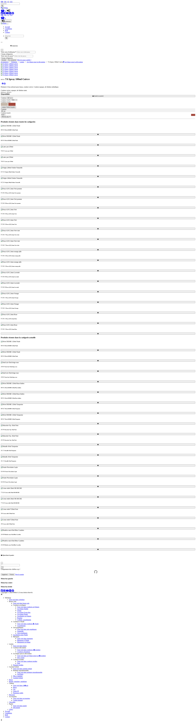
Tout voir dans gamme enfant (22, 669)
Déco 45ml (20, 658)
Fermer (12, 574)
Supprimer (5, 574)
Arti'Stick (20, 674)
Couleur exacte (6, 100)
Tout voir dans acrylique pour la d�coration (31, 656)
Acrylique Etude (22, 614)
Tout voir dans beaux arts (21, 603)
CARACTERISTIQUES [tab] (8, 107)
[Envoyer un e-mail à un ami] (5, 83)
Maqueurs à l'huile (23, 640)
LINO (11, 709)
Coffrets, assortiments (24, 620)
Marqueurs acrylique (23, 642)
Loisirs (22, 62)
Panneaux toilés (18, 693)
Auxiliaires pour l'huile (20, 635)
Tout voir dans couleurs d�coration (28, 650)
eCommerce (5, 62)
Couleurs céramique (23, 652)
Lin (14, 689)
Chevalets (12, 702)
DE (5, 2)
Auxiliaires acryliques (24, 616)
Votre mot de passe (7, 56)
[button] (3, 11)
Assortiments (21, 626)
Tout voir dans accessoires (21, 698)
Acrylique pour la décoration (36, 62)
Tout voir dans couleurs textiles (27, 661)
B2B (6, 30)
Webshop (5, 45)
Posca (11, 680)
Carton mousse (18, 700)
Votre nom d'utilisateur (8, 52)
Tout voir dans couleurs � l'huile (28, 624)
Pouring (19, 618)
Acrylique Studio (22, 609)
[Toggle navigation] (1, 42)
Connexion (7, 21)
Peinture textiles (18, 665)
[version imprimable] (2, 83)
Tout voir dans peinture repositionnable (29, 672)
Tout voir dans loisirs (20, 646)
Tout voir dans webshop (16, 599)
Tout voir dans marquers (25, 638)
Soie (18, 663)
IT (8, 2)
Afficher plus (5, 117)
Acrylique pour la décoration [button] (73, 62)
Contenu (3, 98)
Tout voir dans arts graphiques (27, 629)
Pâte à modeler (18, 676)
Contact (7, 32)
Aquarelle (20, 631)
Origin (19, 610)
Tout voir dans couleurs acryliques (28, 607)
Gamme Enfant (18, 678)
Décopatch (16, 707)
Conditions (8, 29)
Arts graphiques (22, 633)
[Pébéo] (4, 23)
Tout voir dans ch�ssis (20, 685)
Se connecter (12, 60)
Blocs (15, 687)
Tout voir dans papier (20, 706)
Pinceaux (12, 695)
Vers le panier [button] (19, 574)
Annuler (4, 60)
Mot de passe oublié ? (24, 60)
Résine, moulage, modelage (18, 681)
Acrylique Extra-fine (23, 612)
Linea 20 (16, 691)
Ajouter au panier (99, 96)
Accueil (7, 27)
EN (11, 2)
